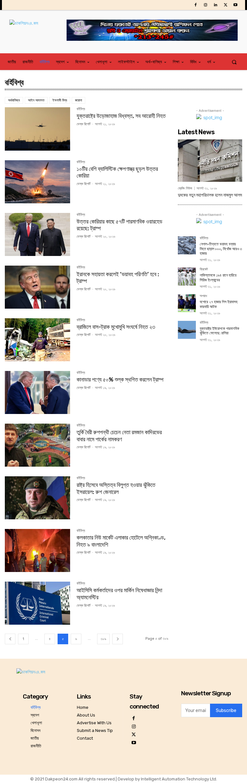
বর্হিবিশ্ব (81, 109)
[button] (234, 62)
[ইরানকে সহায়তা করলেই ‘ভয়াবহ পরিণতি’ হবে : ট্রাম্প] (37, 287)
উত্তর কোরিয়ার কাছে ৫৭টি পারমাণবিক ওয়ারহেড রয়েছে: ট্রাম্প (119, 225)
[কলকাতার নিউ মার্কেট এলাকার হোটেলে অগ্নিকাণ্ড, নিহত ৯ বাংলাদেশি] (37, 550)
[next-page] (117, 639)
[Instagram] (205, 5)
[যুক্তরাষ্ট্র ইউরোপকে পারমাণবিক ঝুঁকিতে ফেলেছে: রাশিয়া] (187, 330)
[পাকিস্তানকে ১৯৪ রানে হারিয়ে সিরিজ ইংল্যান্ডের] (187, 277)
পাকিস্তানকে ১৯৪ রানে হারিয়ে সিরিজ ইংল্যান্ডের (218, 277)
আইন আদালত (36, 100)
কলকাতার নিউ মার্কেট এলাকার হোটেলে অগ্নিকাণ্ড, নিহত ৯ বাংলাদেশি (121, 541)
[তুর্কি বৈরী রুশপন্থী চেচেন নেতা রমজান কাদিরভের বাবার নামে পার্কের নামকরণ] (37, 445)
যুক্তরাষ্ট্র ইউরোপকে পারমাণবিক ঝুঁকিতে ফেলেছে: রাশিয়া (219, 330)
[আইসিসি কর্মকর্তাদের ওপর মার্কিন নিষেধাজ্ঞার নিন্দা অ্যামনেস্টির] (37, 603)
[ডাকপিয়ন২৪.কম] (38, 30)
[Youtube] (236, 5)
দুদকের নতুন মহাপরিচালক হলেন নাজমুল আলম (210, 195)
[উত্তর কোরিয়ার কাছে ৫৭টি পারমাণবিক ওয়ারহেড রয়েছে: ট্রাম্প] (37, 234)
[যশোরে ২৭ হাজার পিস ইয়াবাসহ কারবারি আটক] (187, 303)
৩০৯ (103, 639)
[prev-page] (10, 639)
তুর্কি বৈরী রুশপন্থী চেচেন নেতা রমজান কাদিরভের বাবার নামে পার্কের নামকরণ (119, 436)
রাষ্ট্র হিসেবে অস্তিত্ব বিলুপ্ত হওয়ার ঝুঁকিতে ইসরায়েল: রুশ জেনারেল (116, 488)
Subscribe (226, 710)
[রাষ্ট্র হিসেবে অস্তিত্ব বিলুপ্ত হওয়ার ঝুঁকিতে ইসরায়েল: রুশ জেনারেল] (37, 497)
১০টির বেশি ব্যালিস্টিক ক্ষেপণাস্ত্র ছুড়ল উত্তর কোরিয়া (117, 172)
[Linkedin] (215, 5)
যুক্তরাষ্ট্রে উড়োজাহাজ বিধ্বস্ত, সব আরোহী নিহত (121, 115)
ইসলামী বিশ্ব (59, 100)
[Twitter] (226, 5)
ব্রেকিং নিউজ (185, 188)
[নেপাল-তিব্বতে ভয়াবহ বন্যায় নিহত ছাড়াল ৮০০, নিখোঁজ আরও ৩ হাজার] (187, 245)
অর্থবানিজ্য (14, 100)
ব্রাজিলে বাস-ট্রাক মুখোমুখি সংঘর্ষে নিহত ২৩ (116, 326)
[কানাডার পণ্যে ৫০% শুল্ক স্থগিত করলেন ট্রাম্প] (37, 392)
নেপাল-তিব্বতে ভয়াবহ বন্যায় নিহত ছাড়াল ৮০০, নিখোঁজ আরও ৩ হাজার (221, 249)
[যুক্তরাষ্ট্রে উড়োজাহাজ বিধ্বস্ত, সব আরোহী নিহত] (37, 128)
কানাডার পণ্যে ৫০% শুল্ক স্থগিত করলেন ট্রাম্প (120, 379)
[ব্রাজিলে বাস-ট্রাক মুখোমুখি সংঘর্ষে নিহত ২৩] (37, 339)
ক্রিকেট (204, 269)
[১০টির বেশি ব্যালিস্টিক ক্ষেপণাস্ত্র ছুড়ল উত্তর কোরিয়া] (37, 181)
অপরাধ (203, 296)
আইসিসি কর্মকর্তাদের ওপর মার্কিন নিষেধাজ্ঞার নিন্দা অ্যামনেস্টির (119, 594)
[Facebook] (195, 5)
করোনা (78, 100)
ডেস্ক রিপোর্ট (83, 124)
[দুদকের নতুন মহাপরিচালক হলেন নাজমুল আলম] (210, 160)
